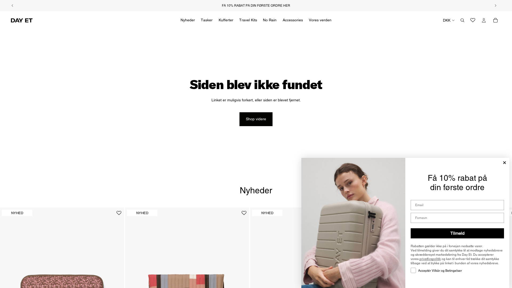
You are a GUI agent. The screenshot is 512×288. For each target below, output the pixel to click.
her (286, 5)
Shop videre (256, 119)
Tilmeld (457, 233)
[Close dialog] (504, 162)
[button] (119, 215)
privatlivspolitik (430, 259)
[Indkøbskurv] (495, 20)
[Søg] (462, 20)
